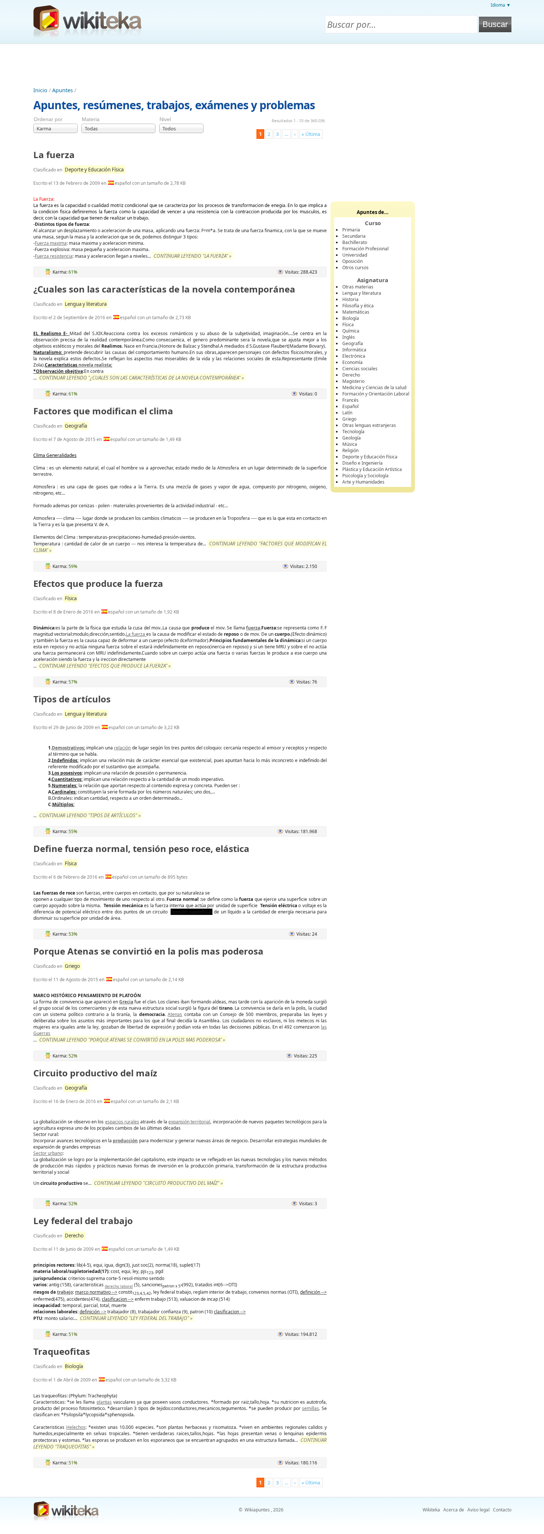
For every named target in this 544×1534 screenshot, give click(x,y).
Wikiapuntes (257, 1510)
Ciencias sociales (359, 368)
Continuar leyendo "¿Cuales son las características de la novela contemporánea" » (141, 377)
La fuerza (54, 154)
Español (350, 406)
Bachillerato (354, 242)
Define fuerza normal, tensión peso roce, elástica (141, 848)
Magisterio (353, 381)
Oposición (352, 261)
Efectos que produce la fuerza (98, 583)
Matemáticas (355, 312)
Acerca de (453, 1510)
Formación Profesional (365, 248)
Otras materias (357, 287)
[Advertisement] (272, 64)
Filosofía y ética (358, 306)
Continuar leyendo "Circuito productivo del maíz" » (158, 1183)
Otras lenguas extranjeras (369, 425)
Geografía (76, 425)
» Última (311, 134)
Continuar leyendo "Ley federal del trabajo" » (136, 1318)
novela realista (94, 365)
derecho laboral (119, 1286)
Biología (74, 1366)
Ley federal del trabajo (83, 1220)
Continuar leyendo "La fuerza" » (192, 256)
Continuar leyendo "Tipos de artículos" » (90, 815)
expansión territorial (189, 1122)
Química (350, 331)
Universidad (354, 255)
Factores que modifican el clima (103, 411)
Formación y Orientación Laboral (375, 394)
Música (349, 444)
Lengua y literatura (86, 304)
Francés (350, 400)
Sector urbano (48, 1153)
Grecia (126, 1002)
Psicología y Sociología (365, 475)
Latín (347, 413)
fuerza (253, 628)
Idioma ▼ (501, 5)
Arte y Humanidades (363, 482)
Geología (351, 438)
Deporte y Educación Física (94, 169)
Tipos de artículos (72, 699)
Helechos (75, 1427)
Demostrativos (68, 748)
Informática (354, 350)
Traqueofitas (61, 1351)
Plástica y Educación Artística (372, 469)
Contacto (502, 1510)
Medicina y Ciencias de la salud (374, 387)
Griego (72, 966)
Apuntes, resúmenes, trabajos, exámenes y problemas (174, 105)
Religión (350, 450)
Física (71, 598)
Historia (350, 299)
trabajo (65, 1292)
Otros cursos (355, 267)
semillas (310, 1408)
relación (122, 748)
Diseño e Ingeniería (362, 463)
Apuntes (62, 90)
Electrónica (353, 356)
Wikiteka (431, 1510)
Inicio (40, 90)
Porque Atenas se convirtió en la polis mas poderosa (148, 951)
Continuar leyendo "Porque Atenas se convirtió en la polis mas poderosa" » (132, 1039)
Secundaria (354, 236)
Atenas (175, 1014)
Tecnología (353, 431)
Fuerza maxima (51, 243)
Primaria (351, 230)
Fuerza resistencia (54, 256)
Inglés (348, 337)
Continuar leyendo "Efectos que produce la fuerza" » (105, 665)
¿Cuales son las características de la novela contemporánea (164, 289)
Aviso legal (478, 1510)
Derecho (74, 1235)
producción (125, 1140)
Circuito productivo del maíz (95, 1073)
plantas (104, 1402)
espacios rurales (122, 1122)
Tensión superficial (191, 912)
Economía (352, 362)
